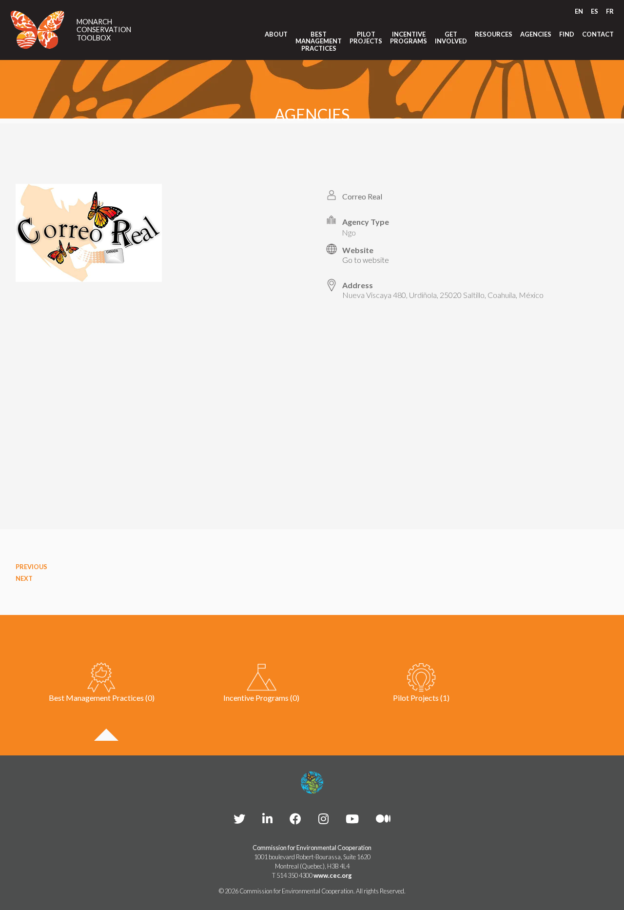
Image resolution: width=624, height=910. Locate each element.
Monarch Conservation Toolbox (104, 30)
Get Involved (451, 37)
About (276, 34)
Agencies (535, 34)
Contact (598, 34)
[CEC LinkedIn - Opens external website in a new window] (267, 818)
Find (566, 34)
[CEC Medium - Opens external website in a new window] (383, 818)
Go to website (365, 260)
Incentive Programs (408, 37)
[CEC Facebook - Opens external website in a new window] (295, 818)
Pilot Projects (366, 37)
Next (24, 578)
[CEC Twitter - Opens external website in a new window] (239, 818)
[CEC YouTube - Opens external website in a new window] (352, 818)
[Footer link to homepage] (312, 782)
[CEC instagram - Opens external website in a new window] (323, 818)
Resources (493, 34)
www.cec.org (332, 875)
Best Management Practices (318, 41)
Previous (31, 567)
